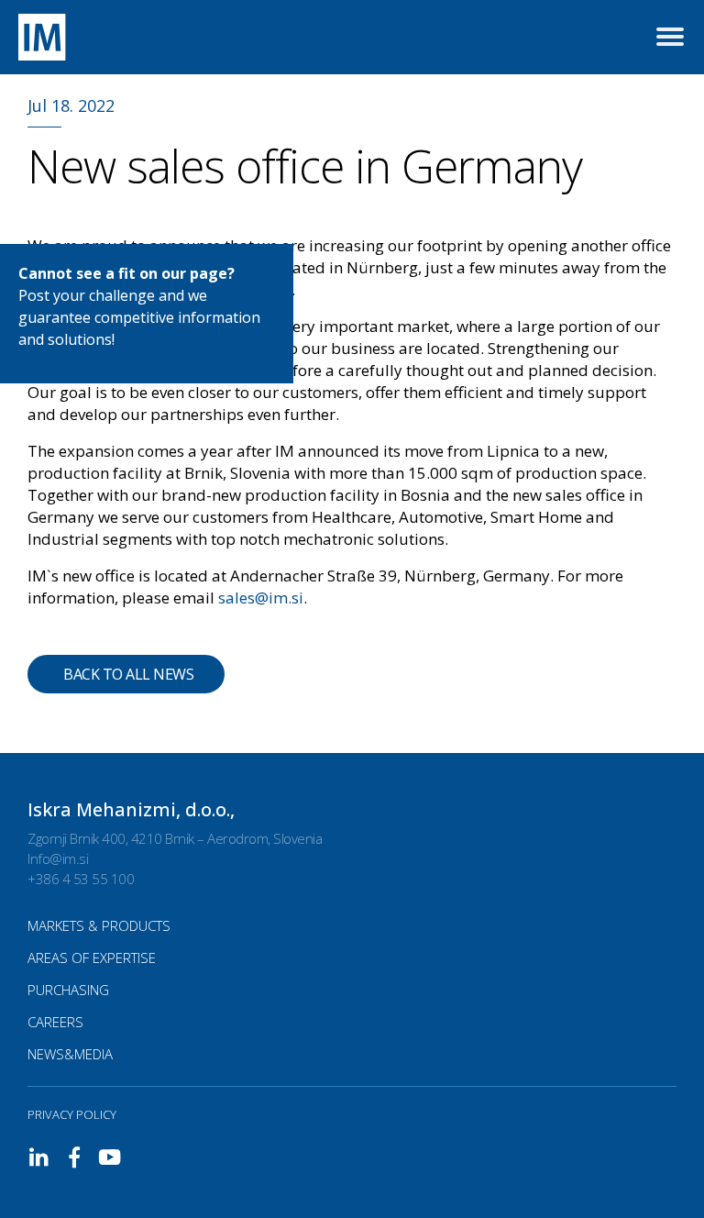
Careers (55, 1022)
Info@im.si (58, 858)
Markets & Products (99, 925)
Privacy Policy (72, 1114)
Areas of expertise (92, 957)
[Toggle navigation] (670, 37)
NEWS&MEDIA (70, 1054)
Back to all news (128, 674)
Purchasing (68, 989)
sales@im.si (260, 597)
